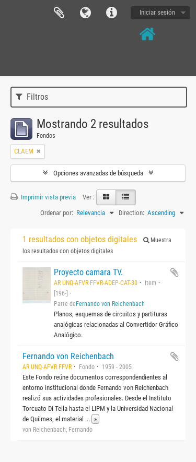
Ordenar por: (56, 213)
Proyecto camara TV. (88, 272)
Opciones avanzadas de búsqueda (98, 173)
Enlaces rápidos (111, 13)
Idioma (85, 13)
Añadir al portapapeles (174, 272)
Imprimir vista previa (47, 197)
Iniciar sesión (157, 12)
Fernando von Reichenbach (110, 303)
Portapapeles (59, 13)
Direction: (131, 213)
